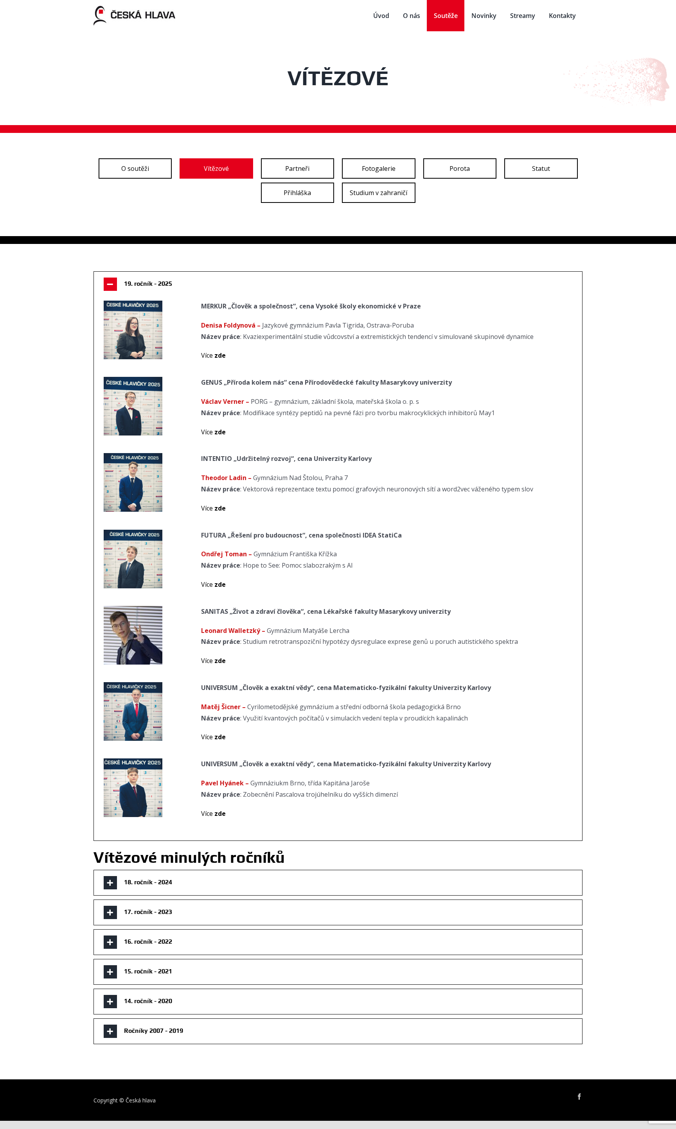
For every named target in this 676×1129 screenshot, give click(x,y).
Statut (541, 168)
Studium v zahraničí (378, 192)
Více (213, 355)
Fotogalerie (379, 168)
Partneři (297, 168)
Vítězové (216, 168)
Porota (459, 168)
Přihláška (297, 192)
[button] (338, 284)
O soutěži (135, 168)
